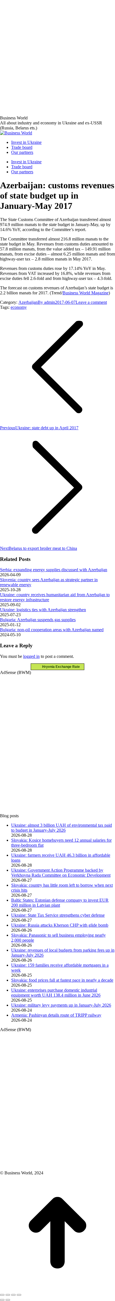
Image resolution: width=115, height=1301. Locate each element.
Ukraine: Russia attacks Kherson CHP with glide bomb (59, 925)
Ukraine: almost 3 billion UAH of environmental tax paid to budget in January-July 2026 (61, 828)
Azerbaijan (28, 302)
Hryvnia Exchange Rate (60, 667)
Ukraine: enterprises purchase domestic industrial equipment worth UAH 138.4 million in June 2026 (55, 992)
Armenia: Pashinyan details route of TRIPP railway (56, 1015)
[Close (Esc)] (2, 1295)
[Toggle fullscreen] (13, 1295)
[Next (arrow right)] (8, 1300)
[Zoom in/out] (19, 1295)
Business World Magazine (86, 292)
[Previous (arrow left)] (2, 1300)
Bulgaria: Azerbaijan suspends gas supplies (38, 619)
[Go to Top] (57, 1288)
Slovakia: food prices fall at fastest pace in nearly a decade (62, 980)
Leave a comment (91, 302)
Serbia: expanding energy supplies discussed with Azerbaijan (53, 569)
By (46, 302)
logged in (31, 656)
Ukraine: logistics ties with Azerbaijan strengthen (43, 609)
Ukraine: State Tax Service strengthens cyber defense (58, 915)
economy (19, 307)
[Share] (8, 1295)
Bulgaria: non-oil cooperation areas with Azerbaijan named (52, 629)
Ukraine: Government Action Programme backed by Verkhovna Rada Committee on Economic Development (61, 873)
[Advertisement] (57, 57)
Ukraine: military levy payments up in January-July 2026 (61, 1005)
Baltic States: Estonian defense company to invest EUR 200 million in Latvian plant (60, 903)
